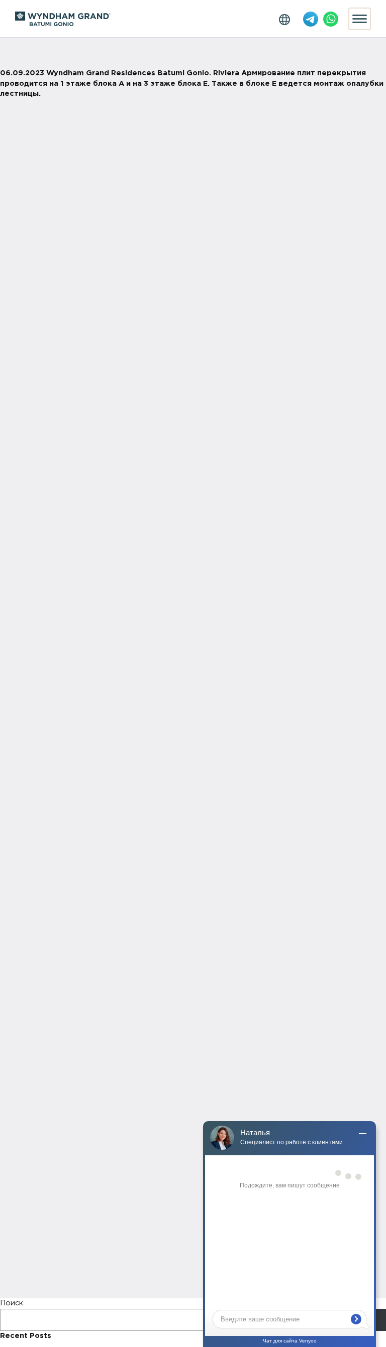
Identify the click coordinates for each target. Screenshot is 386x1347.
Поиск (11, 1303)
